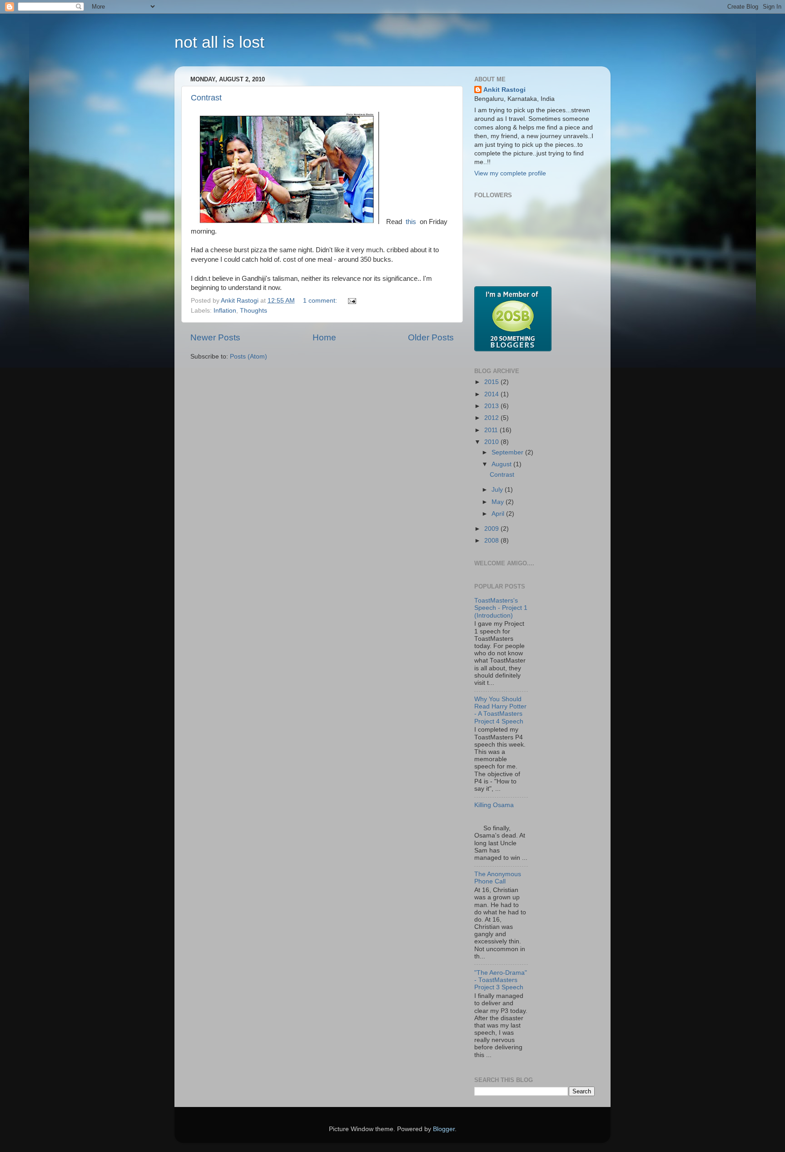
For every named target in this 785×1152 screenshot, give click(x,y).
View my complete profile (510, 173)
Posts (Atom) (248, 356)
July (498, 489)
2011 (492, 430)
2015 (492, 382)
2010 (492, 442)
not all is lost (219, 42)
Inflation (225, 310)
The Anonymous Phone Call (497, 878)
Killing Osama (494, 805)
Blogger (444, 1129)
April (499, 513)
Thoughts (253, 310)
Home (324, 337)
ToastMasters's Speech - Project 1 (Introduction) (500, 607)
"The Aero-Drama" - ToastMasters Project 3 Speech (500, 980)
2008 (492, 540)
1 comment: (321, 300)
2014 (492, 394)
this (411, 221)
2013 (492, 406)
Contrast (206, 97)
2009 (492, 528)
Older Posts (431, 337)
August (502, 464)
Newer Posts (215, 337)
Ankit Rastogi (504, 89)
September (508, 452)
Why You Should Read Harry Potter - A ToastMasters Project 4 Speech (500, 710)
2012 (492, 417)
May (499, 502)
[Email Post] (351, 300)
